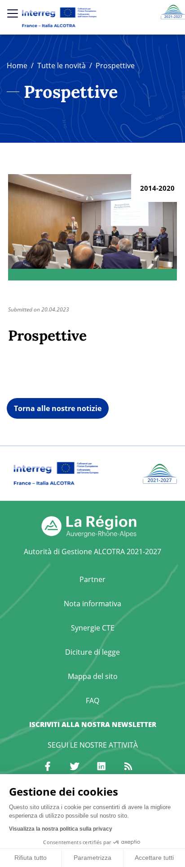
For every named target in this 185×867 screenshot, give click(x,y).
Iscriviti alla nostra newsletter (92, 724)
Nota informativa (92, 604)
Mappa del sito (93, 676)
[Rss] (128, 766)
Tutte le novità (61, 65)
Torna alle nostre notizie (57, 408)
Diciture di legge (92, 652)
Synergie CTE (93, 628)
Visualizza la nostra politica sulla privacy (60, 829)
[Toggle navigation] (12, 13)
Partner (92, 579)
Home (17, 65)
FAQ (92, 700)
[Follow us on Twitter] (75, 766)
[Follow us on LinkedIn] (101, 766)
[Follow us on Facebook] (48, 766)
